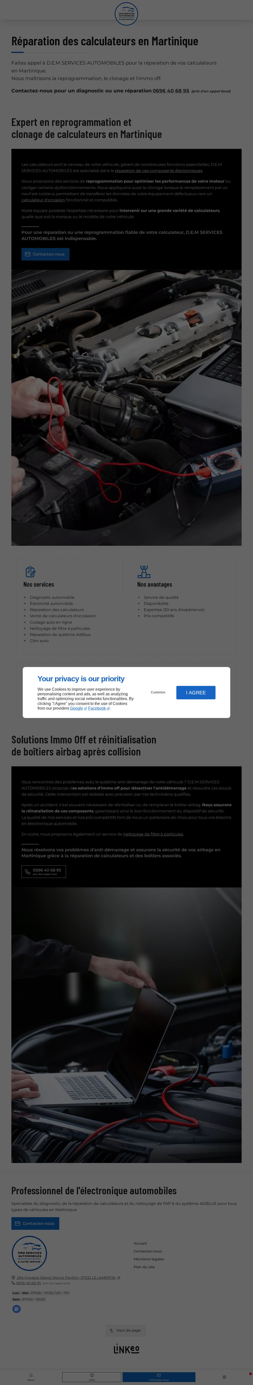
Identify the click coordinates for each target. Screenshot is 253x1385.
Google (76, 708)
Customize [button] (158, 692)
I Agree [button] (196, 692)
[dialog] (126, 692)
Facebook (97, 708)
